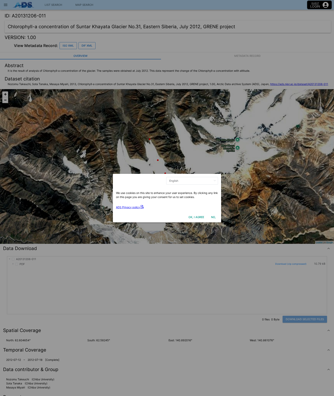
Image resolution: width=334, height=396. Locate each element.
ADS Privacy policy (128, 207)
